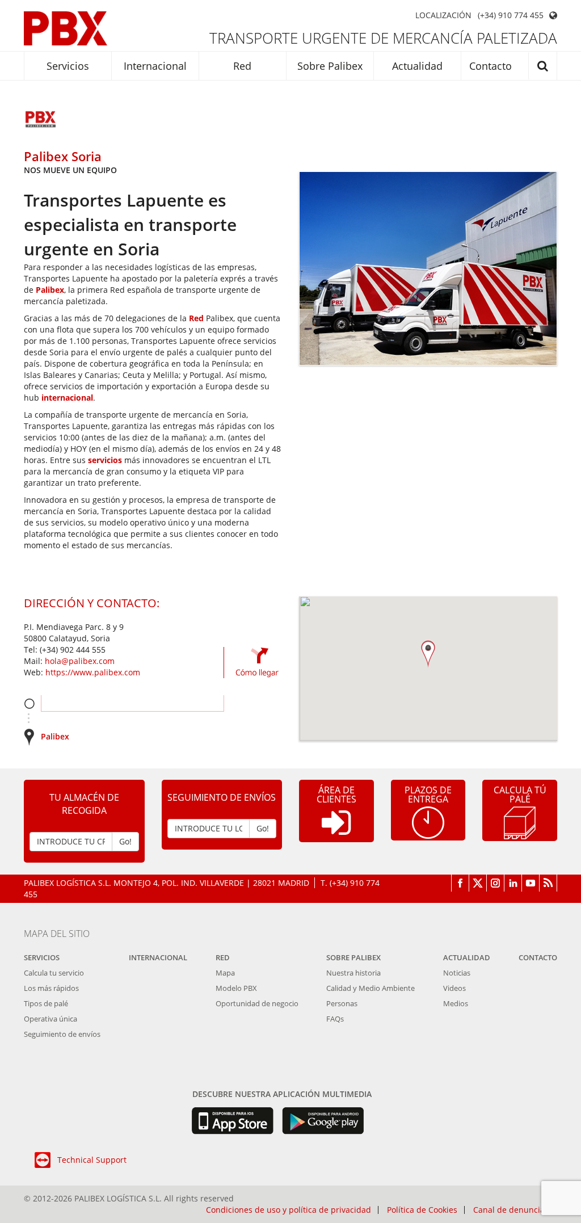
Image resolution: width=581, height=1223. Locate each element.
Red (242, 66)
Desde (29, 703)
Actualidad (417, 66)
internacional (67, 397)
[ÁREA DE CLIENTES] (336, 831)
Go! (125, 841)
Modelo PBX (236, 988)
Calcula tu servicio (54, 973)
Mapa (225, 973)
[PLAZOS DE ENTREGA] (428, 821)
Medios (455, 1003)
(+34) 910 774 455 (511, 15)
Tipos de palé (46, 1003)
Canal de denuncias (511, 1210)
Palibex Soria (63, 156)
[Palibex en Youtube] (531, 883)
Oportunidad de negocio (257, 1003)
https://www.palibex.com (92, 672)
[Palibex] (65, 28)
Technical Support (92, 1159)
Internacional (155, 66)
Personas (341, 1003)
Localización (443, 15)
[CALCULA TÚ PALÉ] (520, 822)
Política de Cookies (422, 1210)
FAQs (335, 1019)
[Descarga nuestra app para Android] (323, 1120)
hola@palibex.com (80, 660)
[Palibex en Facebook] (460, 883)
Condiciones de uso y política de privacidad (288, 1210)
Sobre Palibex (330, 66)
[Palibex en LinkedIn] (513, 883)
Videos (454, 988)
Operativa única (50, 1019)
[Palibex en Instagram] (495, 883)
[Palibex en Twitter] (478, 883)
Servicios (68, 66)
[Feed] (548, 883)
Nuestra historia (353, 973)
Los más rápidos (51, 988)
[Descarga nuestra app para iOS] (232, 1120)
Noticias (456, 973)
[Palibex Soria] (41, 120)
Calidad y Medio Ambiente (370, 988)
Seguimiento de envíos (62, 1034)
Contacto (490, 66)
